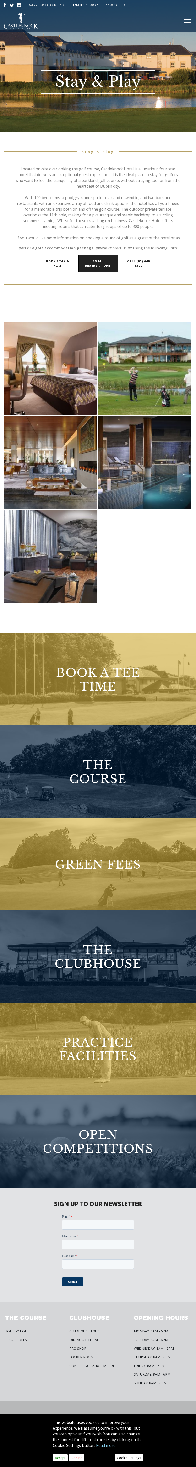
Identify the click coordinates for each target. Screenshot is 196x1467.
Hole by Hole (17, 1331)
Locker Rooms (82, 1357)
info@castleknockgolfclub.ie (104, 4)
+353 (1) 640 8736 (52, 4)
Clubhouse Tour (84, 1331)
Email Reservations (98, 263)
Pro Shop (77, 1348)
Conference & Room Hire (92, 1365)
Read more (105, 1445)
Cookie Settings (129, 1457)
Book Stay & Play (57, 263)
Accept (60, 1457)
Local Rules (16, 1339)
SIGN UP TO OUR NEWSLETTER (98, 1204)
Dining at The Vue (85, 1339)
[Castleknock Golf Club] (21, 21)
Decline (76, 1457)
